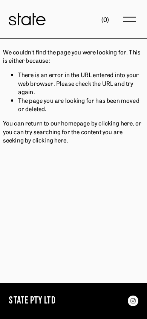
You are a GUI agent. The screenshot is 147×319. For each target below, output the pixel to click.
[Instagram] (133, 301)
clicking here (115, 123)
